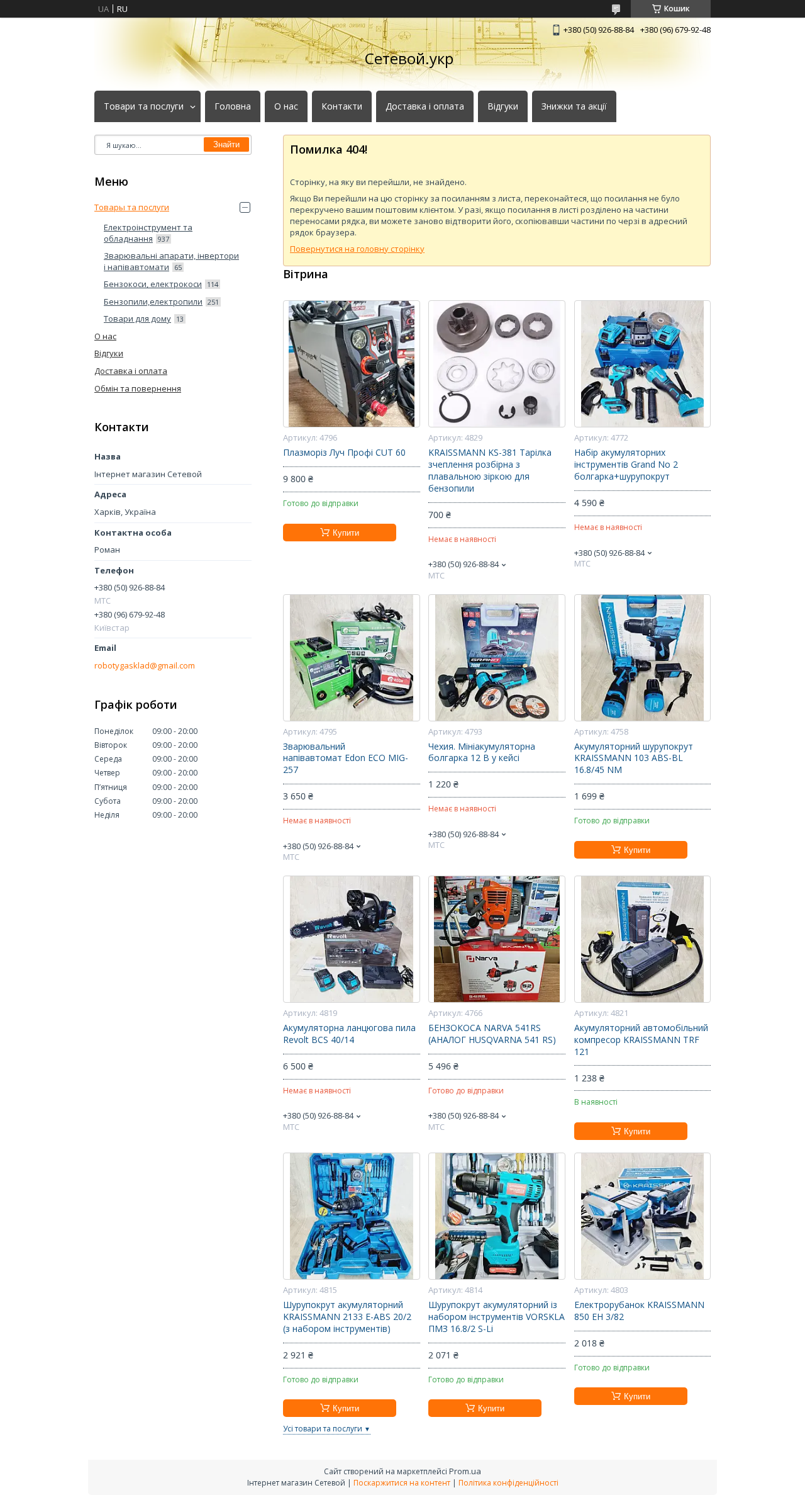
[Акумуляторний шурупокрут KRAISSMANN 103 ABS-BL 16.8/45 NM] (642, 657)
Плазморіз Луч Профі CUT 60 (344, 452)
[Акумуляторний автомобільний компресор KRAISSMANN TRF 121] (642, 939)
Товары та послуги (131, 207)
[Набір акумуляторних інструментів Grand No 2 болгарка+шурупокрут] (642, 363)
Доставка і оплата (425, 106)
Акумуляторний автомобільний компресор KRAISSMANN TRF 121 (641, 1040)
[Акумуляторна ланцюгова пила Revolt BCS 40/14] (351, 939)
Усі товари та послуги (322, 1428)
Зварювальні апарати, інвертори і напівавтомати (171, 261)
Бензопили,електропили (153, 301)
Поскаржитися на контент (401, 1482)
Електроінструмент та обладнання (148, 233)
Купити (346, 533)
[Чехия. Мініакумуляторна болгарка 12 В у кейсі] (496, 657)
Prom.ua (465, 1471)
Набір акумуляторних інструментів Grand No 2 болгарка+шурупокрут (626, 464)
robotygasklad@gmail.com (144, 665)
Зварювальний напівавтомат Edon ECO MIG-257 (345, 758)
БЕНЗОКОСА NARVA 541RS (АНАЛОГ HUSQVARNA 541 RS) (492, 1034)
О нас (286, 106)
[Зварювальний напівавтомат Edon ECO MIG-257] (351, 657)
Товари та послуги (144, 106)
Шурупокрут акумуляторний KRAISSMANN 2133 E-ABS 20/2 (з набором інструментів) (347, 1316)
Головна (232, 106)
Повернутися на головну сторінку (357, 248)
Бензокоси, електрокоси (153, 284)
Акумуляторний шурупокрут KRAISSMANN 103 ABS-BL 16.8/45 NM (633, 758)
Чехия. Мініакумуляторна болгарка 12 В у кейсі (481, 752)
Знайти (226, 144)
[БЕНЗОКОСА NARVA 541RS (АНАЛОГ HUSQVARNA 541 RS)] (496, 939)
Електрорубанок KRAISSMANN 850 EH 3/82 (639, 1311)
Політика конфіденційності (508, 1482)
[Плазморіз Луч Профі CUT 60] (351, 363)
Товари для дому (137, 318)
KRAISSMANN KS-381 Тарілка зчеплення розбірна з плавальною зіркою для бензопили (490, 470)
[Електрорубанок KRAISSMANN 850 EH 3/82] (642, 1216)
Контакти (341, 106)
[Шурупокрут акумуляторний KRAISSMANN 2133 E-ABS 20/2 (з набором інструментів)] (351, 1216)
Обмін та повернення (137, 388)
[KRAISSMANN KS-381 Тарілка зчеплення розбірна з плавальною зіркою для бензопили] (496, 363)
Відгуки (502, 106)
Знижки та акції (574, 106)
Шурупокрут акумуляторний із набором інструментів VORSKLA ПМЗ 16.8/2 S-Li (496, 1316)
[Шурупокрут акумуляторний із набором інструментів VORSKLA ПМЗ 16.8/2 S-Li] (496, 1216)
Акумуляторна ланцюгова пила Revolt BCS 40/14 (349, 1034)
